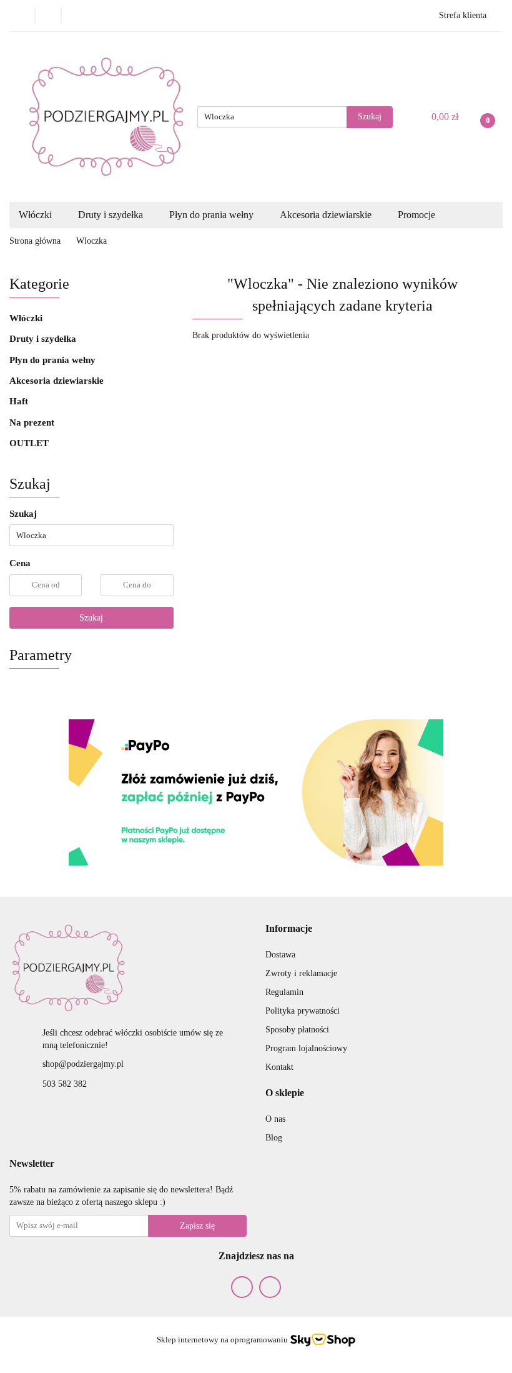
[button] (288, 929)
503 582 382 (64, 1084)
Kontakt (279, 1067)
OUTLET (29, 443)
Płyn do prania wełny (53, 360)
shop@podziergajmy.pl (83, 1064)
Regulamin (284, 992)
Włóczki (27, 318)
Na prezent (33, 422)
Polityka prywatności (302, 1011)
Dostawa (280, 954)
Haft (18, 401)
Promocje (416, 214)
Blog (273, 1137)
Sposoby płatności (297, 1029)
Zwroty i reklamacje (301, 973)
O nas (275, 1119)
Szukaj (91, 617)
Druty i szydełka (44, 339)
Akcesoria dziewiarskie (57, 381)
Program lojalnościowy (306, 1048)
